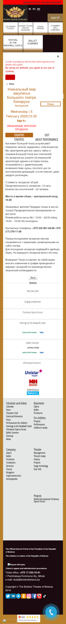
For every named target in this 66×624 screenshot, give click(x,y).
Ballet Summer (12, 433)
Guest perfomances (14, 416)
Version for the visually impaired (42, 2)
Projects (37, 421)
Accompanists (11, 479)
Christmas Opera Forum (16, 429)
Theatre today (39, 456)
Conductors (11, 462)
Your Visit (37, 469)
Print (11, 83)
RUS (34, 9)
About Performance (46, 139)
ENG (38, 9)
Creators (19, 135)
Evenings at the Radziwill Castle (19, 426)
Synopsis (19, 139)
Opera (36, 406)
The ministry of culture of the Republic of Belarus (27, 555)
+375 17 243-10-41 (29, 572)
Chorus (9, 469)
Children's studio (40, 428)
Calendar (10, 406)
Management (39, 453)
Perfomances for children (16, 423)
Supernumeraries (13, 476)
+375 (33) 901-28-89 (43, 228)
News (8, 439)
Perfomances (39, 424)
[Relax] (33, 392)
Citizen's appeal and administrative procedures (26, 568)
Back (33, 277)
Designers (10, 472)
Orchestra (10, 459)
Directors (10, 466)
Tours (8, 410)
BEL (30, 9)
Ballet (36, 410)
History (37, 459)
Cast (47, 135)
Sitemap (9, 436)
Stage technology (41, 466)
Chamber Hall (12, 413)
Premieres (38, 413)
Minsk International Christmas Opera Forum (46, 500)
